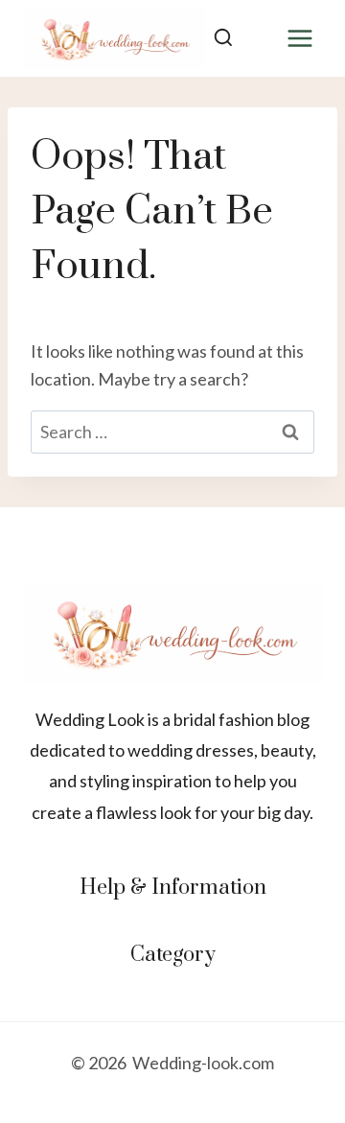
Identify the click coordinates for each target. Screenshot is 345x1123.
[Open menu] (299, 38)
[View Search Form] (223, 39)
